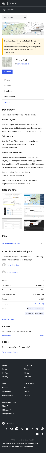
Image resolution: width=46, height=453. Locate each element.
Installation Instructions (11, 243)
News (4, 369)
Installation (8, 91)
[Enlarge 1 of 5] (19, 196)
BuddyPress (8, 414)
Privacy (5, 377)
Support (7, 102)
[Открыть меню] (42, 3)
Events (27, 387)
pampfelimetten (23, 64)
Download (7, 72)
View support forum (10, 352)
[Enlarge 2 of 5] (19, 221)
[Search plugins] (25, 17)
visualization (39, 313)
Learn (4, 384)
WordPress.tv (8, 395)
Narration (30, 309)
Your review (6, 336)
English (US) (39, 304)
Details (7, 80)
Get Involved (29, 384)
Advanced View (8, 319)
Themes (27, 369)
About (4, 365)
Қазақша (10, 423)
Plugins (27, 373)
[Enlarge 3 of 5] (41, 196)
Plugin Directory (7, 10)
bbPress (6, 410)
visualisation (29, 313)
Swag (27, 395)
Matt (5, 406)
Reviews (7, 85)
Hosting (5, 373)
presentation (39, 309)
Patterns (27, 377)
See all (41, 336)
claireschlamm (12, 272)
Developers (6, 391)
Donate (28, 391)
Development (9, 97)
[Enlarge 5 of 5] (41, 222)
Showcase (28, 365)
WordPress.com (9, 402)
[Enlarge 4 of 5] (41, 209)
